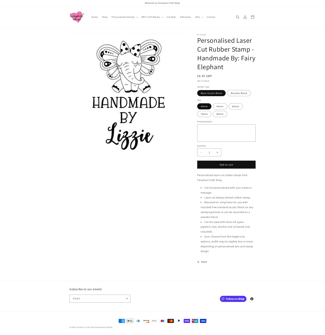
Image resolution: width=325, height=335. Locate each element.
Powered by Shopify (104, 327)
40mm (204, 106)
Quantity (201, 145)
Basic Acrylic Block (211, 93)
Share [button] (204, 261)
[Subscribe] (126, 299)
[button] (124, 17)
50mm (220, 106)
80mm (220, 114)
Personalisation (204, 121)
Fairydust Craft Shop (85, 327)
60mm (235, 106)
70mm (204, 114)
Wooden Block (239, 93)
